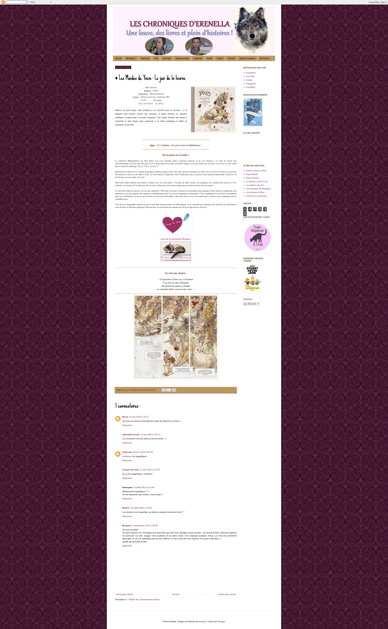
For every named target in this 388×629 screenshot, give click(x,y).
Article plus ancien (227, 594)
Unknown (127, 452)
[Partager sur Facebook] (171, 390)
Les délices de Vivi (255, 185)
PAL (156, 58)
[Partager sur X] (168, 390)
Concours (231, 58)
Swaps (209, 58)
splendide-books (131, 434)
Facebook (251, 73)
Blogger (221, 621)
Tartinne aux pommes (256, 196)
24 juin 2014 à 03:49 (143, 452)
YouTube (250, 76)
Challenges (197, 58)
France (150, 103)
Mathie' (126, 508)
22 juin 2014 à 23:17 (139, 417)
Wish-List (166, 58)
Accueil (118, 58)
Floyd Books (252, 174)
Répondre (127, 425)
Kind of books (252, 178)
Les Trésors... (265, 58)
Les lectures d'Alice (255, 192)
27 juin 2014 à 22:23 (150, 469)
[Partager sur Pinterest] (174, 390)
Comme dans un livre (256, 170)
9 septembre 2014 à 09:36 (145, 525)
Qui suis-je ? (131, 58)
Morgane (126, 525)
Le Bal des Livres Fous (257, 181)
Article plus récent (124, 594)
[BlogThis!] (165, 390)
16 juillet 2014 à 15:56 (141, 508)
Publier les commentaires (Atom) (144, 599)
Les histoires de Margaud (258, 188)
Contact (220, 58)
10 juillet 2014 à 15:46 (143, 487)
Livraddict (250, 87)
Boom (125, 417)
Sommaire (145, 58)
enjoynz (202, 621)
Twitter (249, 80)
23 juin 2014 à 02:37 (151, 434)
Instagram (251, 83)
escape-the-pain (130, 469)
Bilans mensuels (182, 58)
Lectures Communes (247, 58)
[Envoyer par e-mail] (163, 390)
